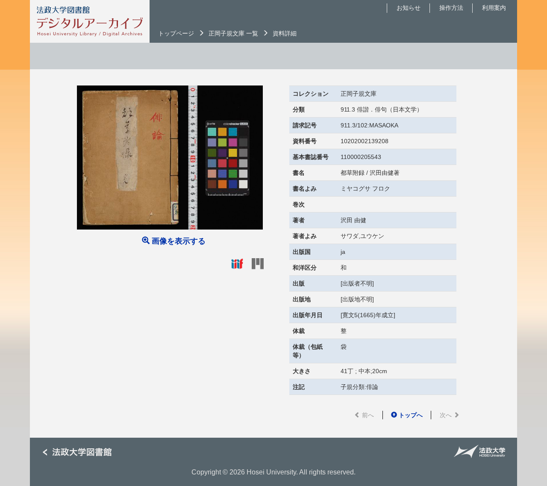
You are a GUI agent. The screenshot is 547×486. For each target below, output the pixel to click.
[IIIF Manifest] (237, 263)
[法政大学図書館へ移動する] (80, 452)
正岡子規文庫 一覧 (233, 33)
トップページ (176, 33)
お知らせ (409, 7)
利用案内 (494, 7)
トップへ (410, 415)
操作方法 (451, 7)
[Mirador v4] (258, 263)
